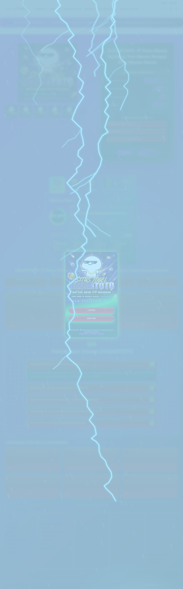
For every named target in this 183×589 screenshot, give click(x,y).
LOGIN (91, 310)
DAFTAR (91, 318)
